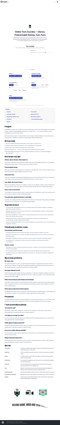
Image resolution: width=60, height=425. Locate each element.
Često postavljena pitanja (36, 119)
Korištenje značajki (11, 114)
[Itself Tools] (30, 399)
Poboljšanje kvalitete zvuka (13, 116)
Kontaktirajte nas (24, 423)
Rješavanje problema (35, 116)
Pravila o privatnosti (19, 421)
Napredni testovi (35, 114)
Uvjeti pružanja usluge (10, 421)
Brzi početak (34, 111)
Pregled (8, 111)
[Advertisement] (30, 12)
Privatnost (9, 119)
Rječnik (8, 121)
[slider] (45, 52)
